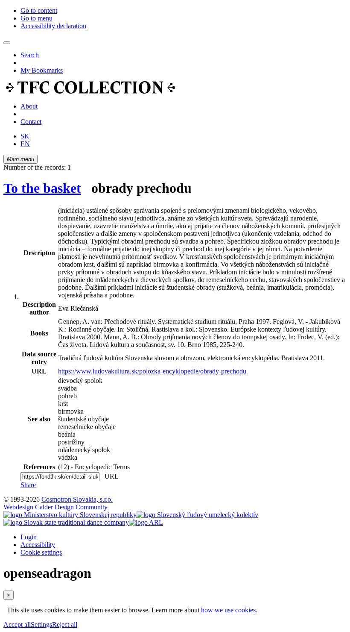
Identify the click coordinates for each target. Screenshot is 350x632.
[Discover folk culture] (90, 91)
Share (28, 484)
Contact (30, 121)
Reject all (64, 624)
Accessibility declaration (53, 25)
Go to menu (36, 18)
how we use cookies (228, 610)
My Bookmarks (41, 70)
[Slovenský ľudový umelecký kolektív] (197, 514)
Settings (41, 624)
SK (24, 136)
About (29, 106)
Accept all (17, 624)
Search (29, 55)
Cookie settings (41, 552)
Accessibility (37, 544)
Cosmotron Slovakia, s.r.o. (77, 499)
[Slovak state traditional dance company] (66, 522)
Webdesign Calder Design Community (55, 507)
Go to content (38, 10)
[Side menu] (6, 42)
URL (109, 476)
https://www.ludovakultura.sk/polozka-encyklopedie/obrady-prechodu (152, 371)
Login (28, 537)
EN (25, 143)
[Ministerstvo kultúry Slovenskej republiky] (70, 514)
